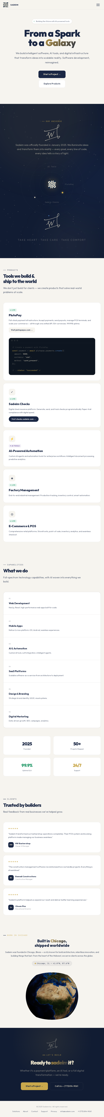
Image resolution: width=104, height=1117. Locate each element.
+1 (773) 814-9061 (85, 1111)
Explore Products (52, 83)
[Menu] (98, 5)
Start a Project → (52, 74)
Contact (34, 1111)
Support (44, 1111)
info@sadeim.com (67, 1111)
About (25, 1111)
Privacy (54, 1111)
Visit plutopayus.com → (22, 330)
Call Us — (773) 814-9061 (66, 1086)
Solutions (16, 1111)
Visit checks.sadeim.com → (24, 419)
